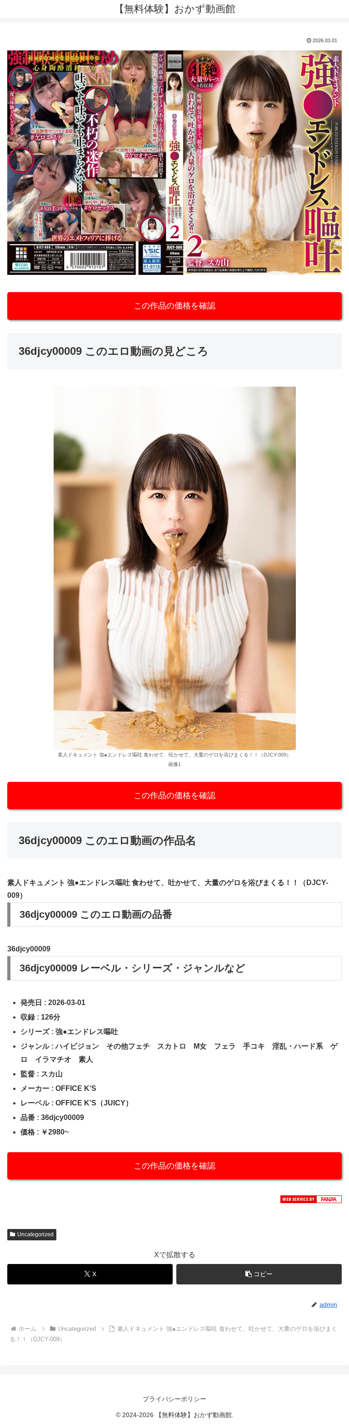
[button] (259, 1274)
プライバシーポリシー (174, 1399)
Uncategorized (35, 1234)
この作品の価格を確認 (174, 305)
